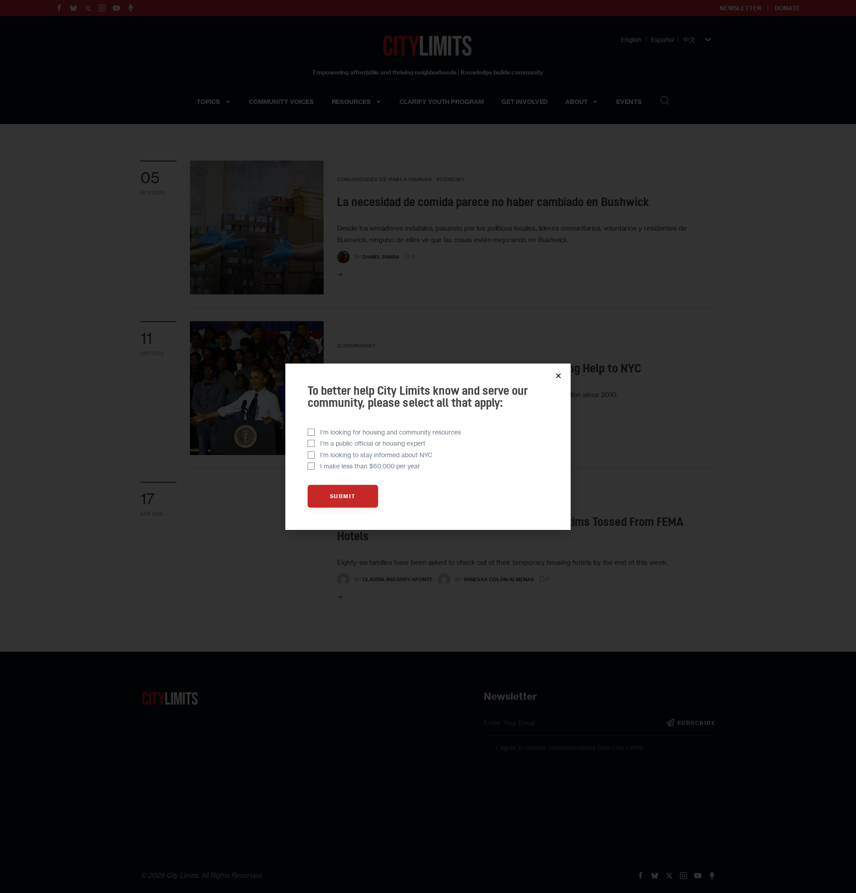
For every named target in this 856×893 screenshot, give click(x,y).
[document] (428, 446)
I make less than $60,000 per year (370, 466)
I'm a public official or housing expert (372, 443)
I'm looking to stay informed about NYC (376, 455)
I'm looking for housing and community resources (390, 432)
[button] (558, 375)
